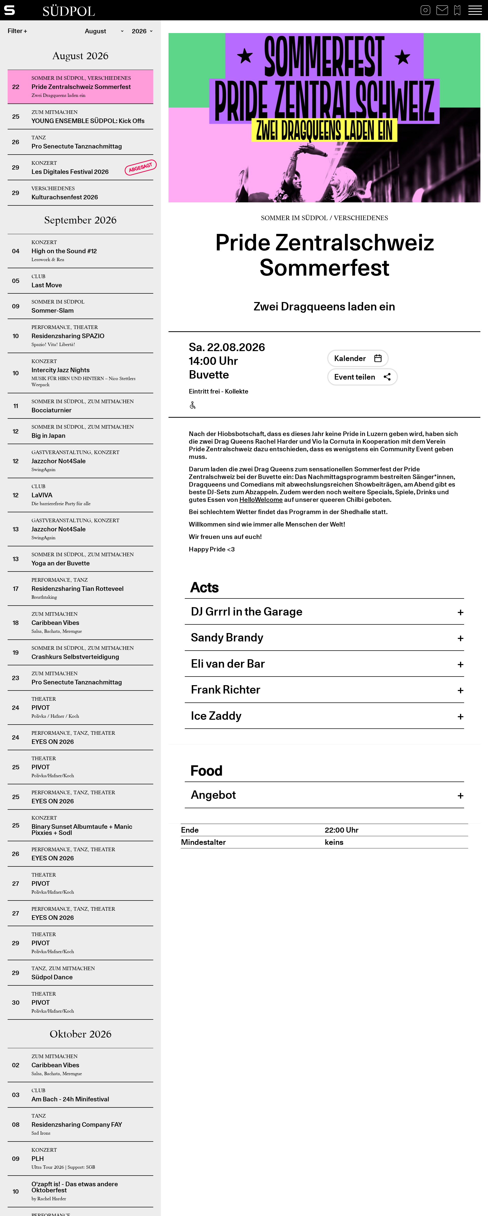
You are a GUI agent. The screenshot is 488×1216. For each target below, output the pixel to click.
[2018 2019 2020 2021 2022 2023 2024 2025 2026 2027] (140, 31)
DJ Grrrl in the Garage (246, 611)
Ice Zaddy (216, 716)
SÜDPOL (68, 11)
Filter (15, 31)
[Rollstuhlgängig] (192, 405)
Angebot (213, 795)
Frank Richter (226, 689)
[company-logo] (23, 10)
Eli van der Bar (228, 663)
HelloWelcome (261, 499)
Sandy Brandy (227, 637)
